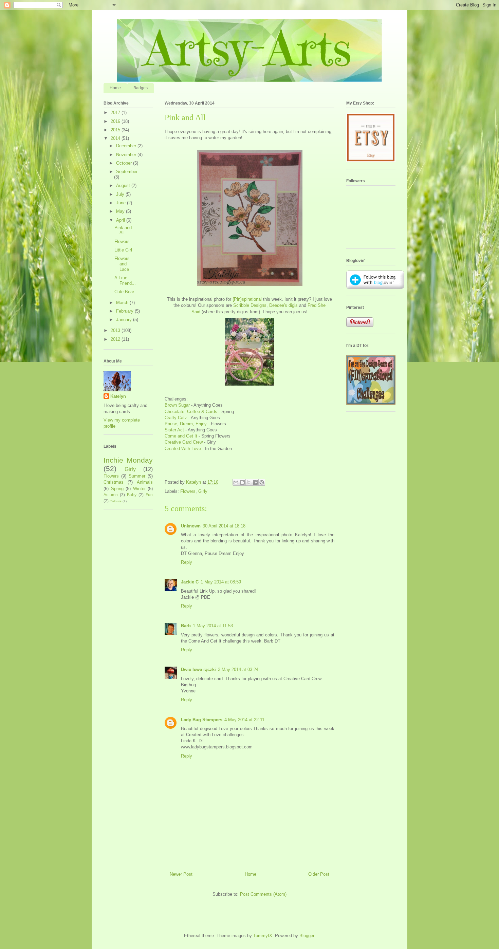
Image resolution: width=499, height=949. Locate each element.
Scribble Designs (249, 305)
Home (115, 88)
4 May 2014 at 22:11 (244, 719)
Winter (139, 488)
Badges (140, 88)
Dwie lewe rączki (198, 669)
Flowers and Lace (122, 264)
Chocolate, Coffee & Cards (191, 411)
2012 (116, 339)
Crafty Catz (176, 417)
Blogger (306, 935)
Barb (186, 625)
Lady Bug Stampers (201, 719)
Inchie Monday (128, 460)
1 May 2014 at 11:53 (213, 625)
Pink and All (123, 230)
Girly (202, 491)
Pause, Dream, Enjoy (186, 423)
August (123, 185)
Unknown (191, 525)
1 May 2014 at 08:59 (221, 581)
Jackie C (190, 581)
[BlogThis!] (242, 482)
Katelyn (118, 396)
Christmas (114, 482)
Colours (116, 501)
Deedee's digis (283, 305)
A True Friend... (125, 280)
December (126, 145)
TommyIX (262, 935)
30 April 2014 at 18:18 (224, 525)
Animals (145, 482)
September (126, 171)
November (126, 154)
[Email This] (236, 482)
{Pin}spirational (247, 299)
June (121, 202)
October (124, 163)
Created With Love (183, 448)
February (125, 311)
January (124, 319)
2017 (116, 112)
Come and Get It (181, 436)
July (121, 194)
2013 (116, 330)
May (121, 211)
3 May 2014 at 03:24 (238, 669)
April (121, 220)
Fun (149, 494)
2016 (116, 121)
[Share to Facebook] (255, 482)
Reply (186, 562)
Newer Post (181, 874)
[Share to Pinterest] (261, 482)
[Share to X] (248, 482)
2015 (116, 129)
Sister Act (174, 429)
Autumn (111, 494)
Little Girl (123, 250)
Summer (137, 476)
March (123, 302)
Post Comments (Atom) (263, 894)
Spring (117, 488)
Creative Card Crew (184, 442)
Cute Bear (124, 291)
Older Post (318, 874)
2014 (116, 138)
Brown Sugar (177, 405)
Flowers (188, 491)
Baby (131, 494)
